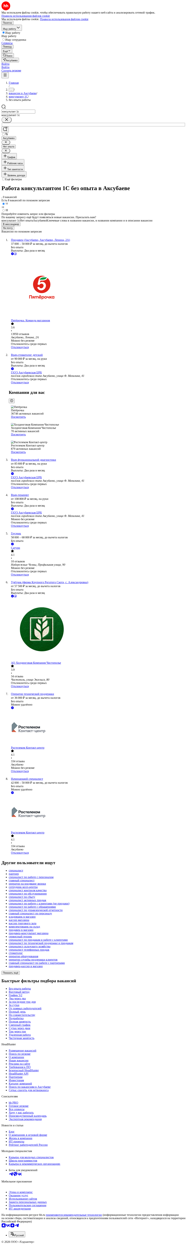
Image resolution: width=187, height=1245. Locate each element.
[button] (5, 63)
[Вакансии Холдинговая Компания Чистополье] (97, 629)
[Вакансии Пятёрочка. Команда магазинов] (97, 287)
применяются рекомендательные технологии (74, 1214)
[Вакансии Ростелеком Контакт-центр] (97, 728)
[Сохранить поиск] (5, 130)
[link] (7, 55)
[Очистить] (6, 120)
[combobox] (18, 111)
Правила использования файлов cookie (64, 19)
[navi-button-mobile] (5, 75)
